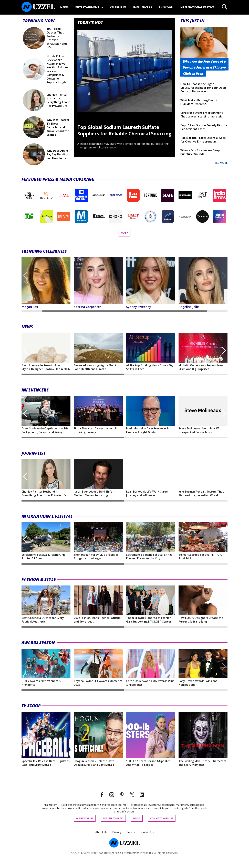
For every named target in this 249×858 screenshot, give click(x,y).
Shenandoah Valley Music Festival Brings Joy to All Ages (96, 556)
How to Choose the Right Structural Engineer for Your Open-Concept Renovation (203, 87)
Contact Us (147, 832)
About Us (101, 832)
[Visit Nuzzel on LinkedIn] (142, 794)
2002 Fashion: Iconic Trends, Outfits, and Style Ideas (97, 619)
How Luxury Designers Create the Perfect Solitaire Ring (201, 619)
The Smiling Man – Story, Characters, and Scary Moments (203, 763)
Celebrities (118, 7)
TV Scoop (166, 7)
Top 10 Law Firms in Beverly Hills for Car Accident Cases (203, 127)
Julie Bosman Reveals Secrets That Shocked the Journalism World (201, 493)
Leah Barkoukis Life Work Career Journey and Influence (147, 493)
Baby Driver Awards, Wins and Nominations (198, 683)
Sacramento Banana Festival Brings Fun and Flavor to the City (149, 556)
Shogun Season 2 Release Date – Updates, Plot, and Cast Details (95, 763)
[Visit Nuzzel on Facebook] (101, 794)
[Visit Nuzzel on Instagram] (111, 794)
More (125, 233)
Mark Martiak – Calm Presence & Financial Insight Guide (147, 430)
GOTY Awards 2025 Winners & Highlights (41, 683)
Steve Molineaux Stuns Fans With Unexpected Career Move (200, 430)
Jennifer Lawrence (192, 307)
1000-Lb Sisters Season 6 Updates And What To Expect (148, 763)
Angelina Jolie (136, 307)
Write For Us (84, 818)
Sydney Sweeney (86, 307)
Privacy (116, 832)
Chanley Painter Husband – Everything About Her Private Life (58, 100)
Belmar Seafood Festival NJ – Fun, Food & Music (200, 556)
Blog (136, 818)
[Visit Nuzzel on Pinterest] (121, 794)
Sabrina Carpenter (35, 307)
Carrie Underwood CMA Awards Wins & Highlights (150, 683)
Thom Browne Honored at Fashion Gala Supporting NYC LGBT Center (148, 619)
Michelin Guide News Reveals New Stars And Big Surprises (201, 367)
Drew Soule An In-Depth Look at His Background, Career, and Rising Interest (45, 431)
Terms (130, 832)
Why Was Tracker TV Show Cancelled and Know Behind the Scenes (58, 127)
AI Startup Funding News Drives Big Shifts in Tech (149, 367)
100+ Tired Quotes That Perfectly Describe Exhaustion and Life (57, 38)
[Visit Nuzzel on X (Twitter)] (132, 794)
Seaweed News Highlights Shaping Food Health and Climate (96, 367)
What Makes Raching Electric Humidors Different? (199, 102)
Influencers (142, 7)
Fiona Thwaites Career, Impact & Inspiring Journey (95, 430)
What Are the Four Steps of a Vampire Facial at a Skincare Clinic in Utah (204, 67)
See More (221, 163)
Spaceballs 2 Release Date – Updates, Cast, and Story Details (46, 763)
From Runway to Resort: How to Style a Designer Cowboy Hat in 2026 (46, 367)
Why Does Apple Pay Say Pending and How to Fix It (58, 154)
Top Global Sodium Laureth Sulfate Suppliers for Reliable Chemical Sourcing (124, 130)
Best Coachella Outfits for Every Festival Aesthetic (43, 619)
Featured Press (113, 818)
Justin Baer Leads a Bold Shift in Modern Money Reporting (94, 493)
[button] (25, 276)
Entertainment (87, 7)
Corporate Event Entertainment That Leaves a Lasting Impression (202, 114)
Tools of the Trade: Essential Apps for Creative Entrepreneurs (203, 139)
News (64, 7)
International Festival (198, 7)
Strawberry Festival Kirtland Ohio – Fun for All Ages (45, 556)
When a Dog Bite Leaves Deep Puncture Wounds (200, 152)
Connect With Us (161, 818)
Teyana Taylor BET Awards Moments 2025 (98, 683)
